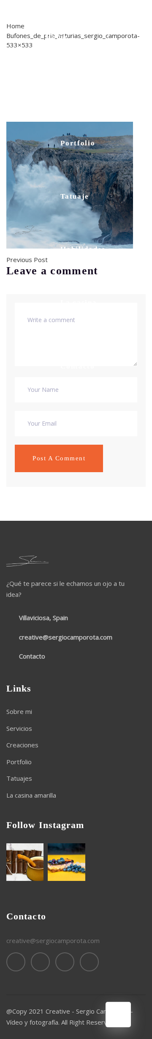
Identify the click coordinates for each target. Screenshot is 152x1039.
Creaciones (22, 745)
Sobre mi (77, 90)
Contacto (77, 366)
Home (56, 37)
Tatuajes (19, 778)
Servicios (19, 728)
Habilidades (83, 249)
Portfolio (77, 143)
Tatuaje (74, 196)
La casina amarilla (78, 307)
